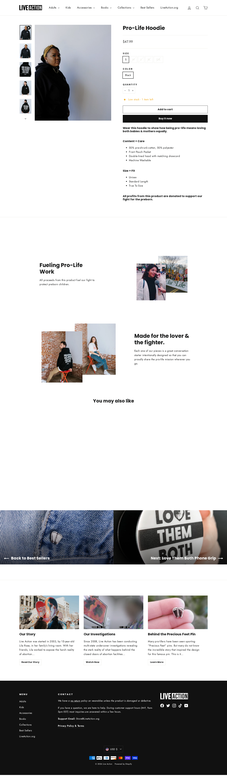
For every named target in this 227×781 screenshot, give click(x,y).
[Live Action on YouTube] (186, 705)
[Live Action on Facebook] (162, 705)
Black (128, 75)
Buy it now (165, 118)
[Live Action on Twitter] (168, 705)
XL (149, 59)
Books (105, 8)
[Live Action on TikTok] (180, 705)
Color (128, 69)
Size (126, 53)
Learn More (157, 662)
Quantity (130, 84)
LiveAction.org (169, 8)
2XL (158, 59)
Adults (53, 8)
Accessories (84, 8)
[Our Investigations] (113, 612)
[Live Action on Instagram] (174, 705)
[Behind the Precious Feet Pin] (178, 612)
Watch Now (92, 662)
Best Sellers (147, 8)
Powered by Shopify (123, 764)
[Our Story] (49, 612)
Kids (68, 8)
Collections (125, 8)
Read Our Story (30, 662)
